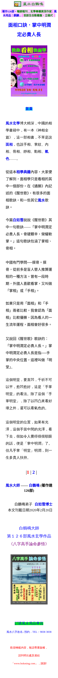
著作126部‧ (9, 11)
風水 (41, 200)
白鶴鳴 (34, 485)
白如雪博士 (43, 504)
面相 (9, 144)
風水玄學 (13, 123)
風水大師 (13, 485)
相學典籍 (23, 172)
